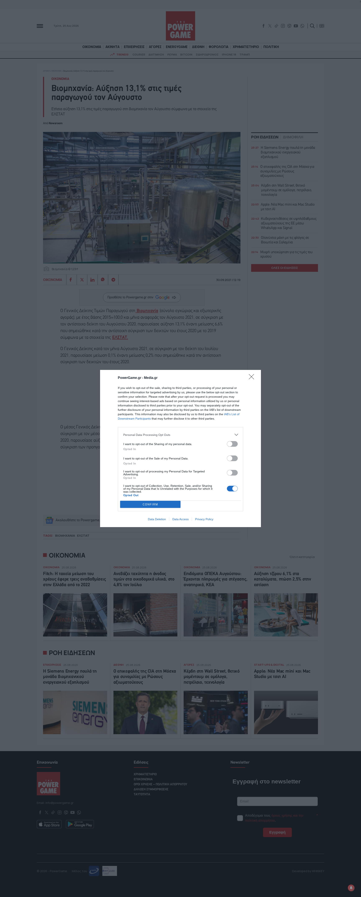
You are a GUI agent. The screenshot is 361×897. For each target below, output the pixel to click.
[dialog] (180, 448)
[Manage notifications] (351, 887)
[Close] (253, 378)
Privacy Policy (204, 519)
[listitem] (180, 435)
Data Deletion (157, 519)
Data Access (180, 519)
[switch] (232, 444)
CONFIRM (150, 504)
